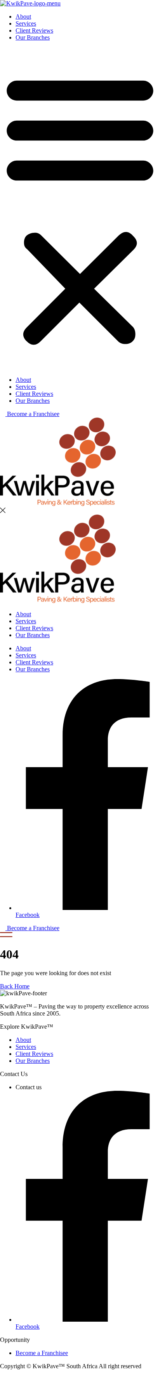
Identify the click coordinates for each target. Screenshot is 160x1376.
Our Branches (33, 37)
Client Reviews (34, 30)
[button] (80, 208)
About (23, 16)
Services (26, 23)
